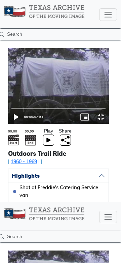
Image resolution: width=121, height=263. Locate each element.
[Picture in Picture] (97, 255)
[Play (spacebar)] (8, 255)
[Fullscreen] (113, 255)
